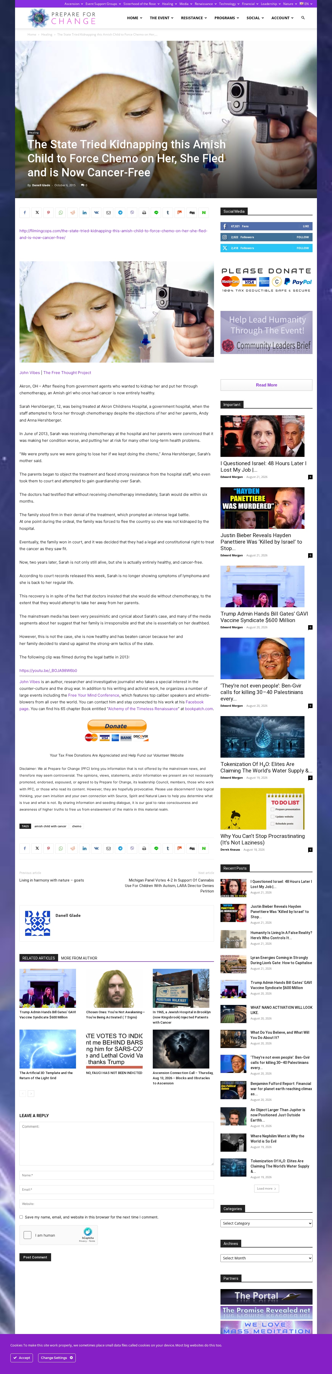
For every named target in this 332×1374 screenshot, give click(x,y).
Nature (288, 4)
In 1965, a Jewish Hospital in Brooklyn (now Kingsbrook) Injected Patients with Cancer (182, 1017)
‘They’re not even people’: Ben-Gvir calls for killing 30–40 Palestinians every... (261, 692)
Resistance (192, 17)
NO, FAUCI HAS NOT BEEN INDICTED (114, 1073)
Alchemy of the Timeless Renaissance (143, 708)
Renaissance (204, 4)
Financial (248, 4)
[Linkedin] (84, 213)
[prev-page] (22, 1093)
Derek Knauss (230, 849)
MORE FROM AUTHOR (79, 958)
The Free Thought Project (66, 372)
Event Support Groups (101, 4)
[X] (36, 213)
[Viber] (132, 213)
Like (306, 226)
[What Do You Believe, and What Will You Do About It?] (233, 1039)
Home (132, 17)
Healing (167, 4)
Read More (266, 385)
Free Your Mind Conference (93, 695)
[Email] (108, 213)
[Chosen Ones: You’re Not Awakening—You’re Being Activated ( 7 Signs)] (116, 988)
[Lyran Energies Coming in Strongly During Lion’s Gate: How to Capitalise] (233, 964)
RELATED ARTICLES (39, 958)
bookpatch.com (199, 708)
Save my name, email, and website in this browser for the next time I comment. (91, 1217)
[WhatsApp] (60, 213)
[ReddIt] (72, 213)
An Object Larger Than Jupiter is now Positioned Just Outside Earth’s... (278, 1115)
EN (306, 4)
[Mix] (180, 213)
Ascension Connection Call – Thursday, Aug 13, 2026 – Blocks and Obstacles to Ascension (183, 1078)
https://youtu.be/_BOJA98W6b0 (48, 670)
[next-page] (31, 1093)
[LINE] (156, 213)
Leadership (269, 4)
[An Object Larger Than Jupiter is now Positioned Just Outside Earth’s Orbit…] (233, 1116)
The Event (159, 17)
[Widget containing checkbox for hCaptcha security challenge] (58, 1235)
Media (184, 4)
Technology (227, 4)
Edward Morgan (231, 477)
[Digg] (191, 213)
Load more (265, 1188)
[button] (303, 17)
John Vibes (29, 372)
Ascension (72, 4)
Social (253, 17)
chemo (76, 826)
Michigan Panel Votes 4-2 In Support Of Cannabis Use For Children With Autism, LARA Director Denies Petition (169, 885)
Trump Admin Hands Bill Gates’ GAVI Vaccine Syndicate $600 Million (264, 617)
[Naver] (203, 213)
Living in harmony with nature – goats (51, 880)
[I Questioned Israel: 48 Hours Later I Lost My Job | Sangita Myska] (266, 436)
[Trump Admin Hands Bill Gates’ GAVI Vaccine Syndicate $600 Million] (50, 988)
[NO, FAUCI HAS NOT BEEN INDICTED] (116, 1049)
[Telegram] (120, 213)
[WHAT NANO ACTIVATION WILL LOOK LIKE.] (233, 1014)
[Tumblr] (168, 213)
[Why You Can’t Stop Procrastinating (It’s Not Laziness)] (266, 809)
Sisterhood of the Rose (139, 4)
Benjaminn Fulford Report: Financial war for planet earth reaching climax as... (281, 1089)
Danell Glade (41, 185)
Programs (225, 17)
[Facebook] (24, 213)
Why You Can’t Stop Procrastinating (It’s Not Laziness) (262, 839)
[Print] (144, 213)
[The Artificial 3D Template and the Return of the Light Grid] (50, 1049)
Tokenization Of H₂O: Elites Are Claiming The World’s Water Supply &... (266, 767)
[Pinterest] (48, 213)
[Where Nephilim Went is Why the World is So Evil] (233, 1142)
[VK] (96, 213)
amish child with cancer (50, 826)
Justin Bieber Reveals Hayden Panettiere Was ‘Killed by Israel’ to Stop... (261, 541)
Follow (303, 237)
